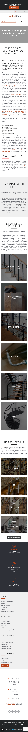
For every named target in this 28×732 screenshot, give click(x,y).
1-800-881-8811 (14, 691)
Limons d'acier (5, 607)
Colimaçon (4, 609)
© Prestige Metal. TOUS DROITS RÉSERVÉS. (14, 722)
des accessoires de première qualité (13, 111)
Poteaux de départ (5, 605)
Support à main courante (7, 611)
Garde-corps (4, 603)
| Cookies (11, 727)
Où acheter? (5, 665)
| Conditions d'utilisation (20, 724)
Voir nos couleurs (14, 7)
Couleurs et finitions (6, 646)
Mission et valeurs (5, 623)
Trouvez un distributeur (7, 642)
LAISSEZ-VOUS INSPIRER (14, 537)
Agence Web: (8, 729)
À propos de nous (5, 621)
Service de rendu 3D (6, 648)
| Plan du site (17, 727)
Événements (4, 625)
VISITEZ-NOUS (15, 678)
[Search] (15, 21)
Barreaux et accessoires (7, 601)
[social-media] (9, 711)
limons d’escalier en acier (9, 85)
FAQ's (2, 660)
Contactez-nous (4, 11)
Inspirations (4, 640)
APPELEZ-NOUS (15, 689)
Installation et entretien (7, 662)
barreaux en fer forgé (16, 94)
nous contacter (22, 166)
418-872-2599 (14, 694)
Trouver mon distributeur (21, 11)
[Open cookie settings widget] (2, 729)
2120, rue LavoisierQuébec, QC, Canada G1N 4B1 (14, 682)
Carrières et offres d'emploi (8, 629)
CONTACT (23, 21)
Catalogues (4, 644)
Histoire (3, 627)
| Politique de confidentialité (8, 724)
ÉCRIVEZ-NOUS (15, 698)
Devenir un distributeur (7, 631)
